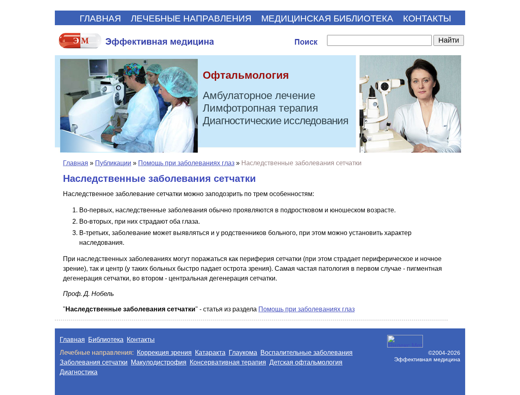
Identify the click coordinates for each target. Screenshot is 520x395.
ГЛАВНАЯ (100, 18)
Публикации (113, 163)
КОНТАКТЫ (427, 18)
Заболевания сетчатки (94, 362)
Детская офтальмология (305, 362)
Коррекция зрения (164, 352)
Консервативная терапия (228, 362)
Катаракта (210, 352)
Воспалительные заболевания (306, 352)
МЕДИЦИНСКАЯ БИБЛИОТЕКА (327, 18)
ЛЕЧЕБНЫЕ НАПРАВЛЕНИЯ (191, 18)
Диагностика (79, 372)
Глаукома (243, 352)
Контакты (141, 339)
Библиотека (106, 339)
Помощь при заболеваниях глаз (186, 163)
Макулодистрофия (158, 362)
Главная (75, 163)
